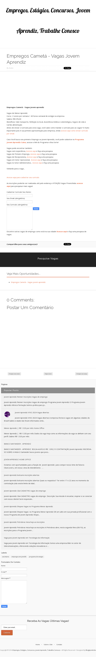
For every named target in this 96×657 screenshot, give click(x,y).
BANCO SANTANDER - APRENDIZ (17, 444)
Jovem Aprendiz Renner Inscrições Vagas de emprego (26, 397)
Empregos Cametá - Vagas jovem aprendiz (28, 282)
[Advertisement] (48, 89)
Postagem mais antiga (82, 373)
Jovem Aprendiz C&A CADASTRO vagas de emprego (25, 491)
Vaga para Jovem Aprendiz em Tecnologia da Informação (27, 538)
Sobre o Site (48, 644)
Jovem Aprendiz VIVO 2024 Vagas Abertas (32, 412)
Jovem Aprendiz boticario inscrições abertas (21, 475)
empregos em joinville (19, 557)
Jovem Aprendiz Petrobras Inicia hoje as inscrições (24, 522)
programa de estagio (36, 557)
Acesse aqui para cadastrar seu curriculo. (23, 177)
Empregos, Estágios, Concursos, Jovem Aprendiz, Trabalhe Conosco (36, 650)
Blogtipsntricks (91, 650)
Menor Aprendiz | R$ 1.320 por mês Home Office (24, 428)
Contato (59, 644)
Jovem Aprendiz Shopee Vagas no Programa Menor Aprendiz (28, 506)
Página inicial (48, 373)
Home (38, 644)
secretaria (5, 557)
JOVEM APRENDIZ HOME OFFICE (17, 459)
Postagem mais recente (14, 373)
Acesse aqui (31, 151)
